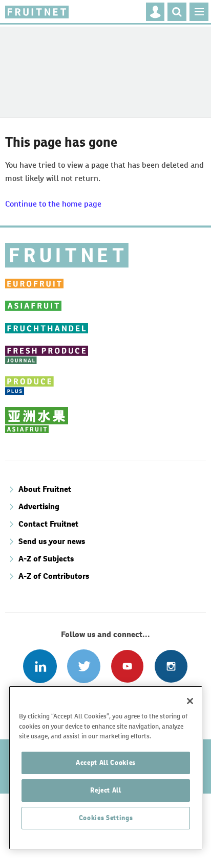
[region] (106, 768)
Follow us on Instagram (170, 666)
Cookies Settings (106, 818)
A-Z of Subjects (46, 558)
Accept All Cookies (106, 762)
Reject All (105, 790)
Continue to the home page (53, 203)
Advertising (38, 506)
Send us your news (51, 541)
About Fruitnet (44, 489)
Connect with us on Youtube (127, 666)
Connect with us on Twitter (83, 666)
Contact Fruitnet (48, 523)
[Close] (190, 701)
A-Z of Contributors (53, 576)
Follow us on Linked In (39, 666)
